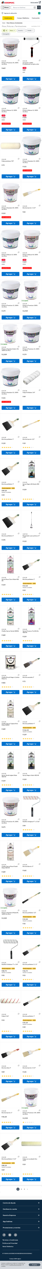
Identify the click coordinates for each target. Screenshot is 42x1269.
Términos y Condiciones (10, 1240)
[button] (26, 7)
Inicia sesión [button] (34, 2)
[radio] (2, 447)
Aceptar (34, 1265)
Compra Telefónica (23, 18)
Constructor (8, 18)
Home (3, 22)
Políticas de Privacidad (9, 1243)
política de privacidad (15, 1264)
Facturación (36, 18)
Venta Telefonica (7, 1246)
